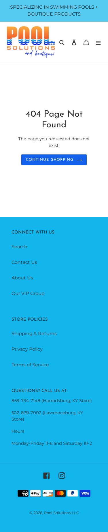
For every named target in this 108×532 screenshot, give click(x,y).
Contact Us (24, 262)
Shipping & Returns (34, 333)
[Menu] (98, 42)
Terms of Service (30, 364)
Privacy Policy (27, 349)
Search (19, 246)
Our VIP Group (28, 293)
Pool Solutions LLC (61, 512)
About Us (22, 278)
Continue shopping (49, 160)
